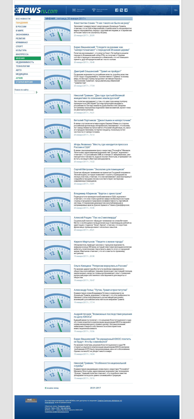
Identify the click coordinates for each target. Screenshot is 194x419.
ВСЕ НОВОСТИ (23, 19)
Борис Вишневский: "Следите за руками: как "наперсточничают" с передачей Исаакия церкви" (101, 48)
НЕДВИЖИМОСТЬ (25, 62)
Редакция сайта (64, 406)
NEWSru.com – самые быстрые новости (60, 410)
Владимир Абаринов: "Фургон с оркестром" (98, 193)
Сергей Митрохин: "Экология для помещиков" (99, 169)
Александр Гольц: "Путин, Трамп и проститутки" (100, 290)
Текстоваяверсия (80, 10)
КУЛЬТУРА (21, 50)
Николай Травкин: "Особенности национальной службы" (100, 364)
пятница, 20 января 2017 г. (71, 18)
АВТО (19, 70)
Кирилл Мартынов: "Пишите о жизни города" (98, 241)
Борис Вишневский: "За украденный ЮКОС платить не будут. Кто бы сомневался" (102, 340)
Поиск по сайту (21, 90)
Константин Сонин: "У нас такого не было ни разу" (102, 23)
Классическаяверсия (102, 10)
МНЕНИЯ (20, 58)
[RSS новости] (121, 10)
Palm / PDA (55, 408)
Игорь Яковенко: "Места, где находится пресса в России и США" (101, 146)
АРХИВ (19, 78)
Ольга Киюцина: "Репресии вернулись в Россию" (100, 265)
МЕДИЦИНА (22, 74)
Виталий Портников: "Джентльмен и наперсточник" (102, 120)
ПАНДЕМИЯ (22, 22)
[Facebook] (116, 10)
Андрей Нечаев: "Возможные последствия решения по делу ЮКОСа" (103, 315)
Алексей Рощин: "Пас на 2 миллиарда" (95, 217)
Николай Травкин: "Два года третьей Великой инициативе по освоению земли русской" (99, 97)
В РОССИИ (21, 26)
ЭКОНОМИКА (22, 34)
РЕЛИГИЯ (20, 38)
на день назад (52, 388)
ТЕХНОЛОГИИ (23, 66)
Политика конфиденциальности (57, 412)
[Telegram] (125, 10)
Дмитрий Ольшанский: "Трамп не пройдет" (97, 71)
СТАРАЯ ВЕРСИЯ (24, 82)
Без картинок (66, 408)
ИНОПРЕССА (22, 54)
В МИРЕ (19, 30)
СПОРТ (19, 46)
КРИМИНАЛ (22, 42)
